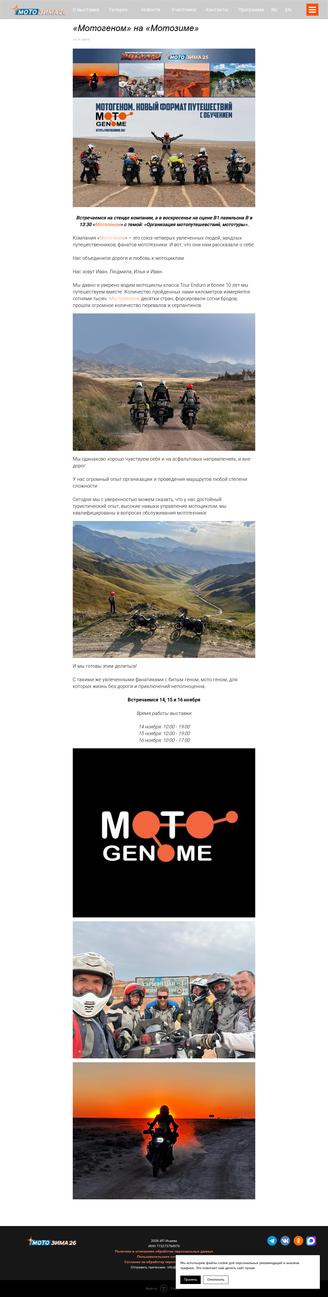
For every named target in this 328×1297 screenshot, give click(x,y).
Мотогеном (107, 224)
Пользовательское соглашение (164, 1257)
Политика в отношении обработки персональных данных (164, 1251)
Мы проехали (124, 298)
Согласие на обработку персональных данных (164, 1262)
